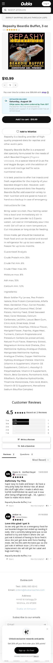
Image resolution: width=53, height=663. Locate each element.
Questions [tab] (24, 454)
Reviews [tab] (7, 454)
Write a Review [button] (28, 439)
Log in (46, 4)
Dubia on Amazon (26, 608)
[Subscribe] (45, 624)
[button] (3, 4)
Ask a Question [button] (28, 446)
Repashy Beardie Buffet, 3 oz (18, 502)
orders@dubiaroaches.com (30, 590)
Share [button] (11, 506)
